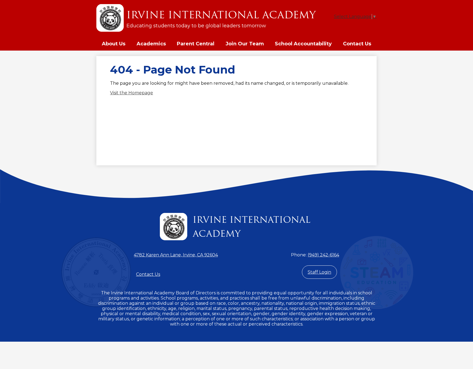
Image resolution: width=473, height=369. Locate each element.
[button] (113, 44)
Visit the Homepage (131, 92)
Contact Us (148, 274)
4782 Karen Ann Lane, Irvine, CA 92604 (176, 254)
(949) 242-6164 (323, 254)
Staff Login (319, 272)
